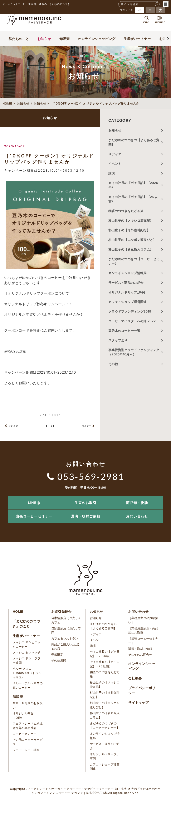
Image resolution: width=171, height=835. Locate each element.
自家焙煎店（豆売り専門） (66, 630)
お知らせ (44, 39)
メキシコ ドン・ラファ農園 (26, 660)
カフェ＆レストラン (64, 638)
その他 (114, 364)
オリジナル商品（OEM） (23, 715)
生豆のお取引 (86, 502)
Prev (14, 426)
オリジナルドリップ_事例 (126, 292)
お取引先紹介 (61, 611)
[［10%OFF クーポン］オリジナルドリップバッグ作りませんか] (50, 225)
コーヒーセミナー (24, 733)
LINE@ (34, 502)
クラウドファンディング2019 (129, 311)
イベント (114, 164)
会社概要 (135, 678)
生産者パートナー (137, 39)
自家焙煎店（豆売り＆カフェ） (66, 620)
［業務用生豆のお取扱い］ (143, 620)
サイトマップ (138, 702)
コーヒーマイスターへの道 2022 (132, 321)
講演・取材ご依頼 (85, 516)
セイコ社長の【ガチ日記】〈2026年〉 (133, 185)
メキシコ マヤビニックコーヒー (26, 644)
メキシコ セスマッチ (26, 652)
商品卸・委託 (137, 502)
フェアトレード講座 (26, 750)
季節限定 (57, 654)
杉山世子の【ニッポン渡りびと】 (132, 240)
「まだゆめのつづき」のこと (26, 623)
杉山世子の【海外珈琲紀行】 (129, 230)
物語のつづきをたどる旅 (125, 211)
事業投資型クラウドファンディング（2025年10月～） (134, 352)
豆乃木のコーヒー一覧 (124, 331)
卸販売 (64, 39)
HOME (18, 611)
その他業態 (58, 660)
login (165, 4)
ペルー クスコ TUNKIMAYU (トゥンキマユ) (27, 673)
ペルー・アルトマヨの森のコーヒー (28, 685)
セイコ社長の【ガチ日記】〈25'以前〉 (133, 199)
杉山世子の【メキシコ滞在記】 (130, 220)
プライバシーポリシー (141, 690)
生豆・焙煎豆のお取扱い (28, 705)
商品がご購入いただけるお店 (66, 646)
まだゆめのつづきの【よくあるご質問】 (134, 142)
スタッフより (118, 340)
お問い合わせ (137, 516)
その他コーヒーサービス (28, 742)
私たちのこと (19, 39)
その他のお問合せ (140, 654)
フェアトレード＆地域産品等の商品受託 (28, 726)
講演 (111, 173)
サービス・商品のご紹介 (125, 283)
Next (87, 426)
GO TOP (158, 497)
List (50, 426)
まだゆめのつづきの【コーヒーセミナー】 (134, 261)
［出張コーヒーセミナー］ (143, 641)
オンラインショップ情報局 (127, 273)
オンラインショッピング (96, 39)
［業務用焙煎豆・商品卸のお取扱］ (143, 630)
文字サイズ (126, 9)
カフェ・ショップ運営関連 (127, 302)
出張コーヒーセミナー (34, 516)
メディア (114, 154)
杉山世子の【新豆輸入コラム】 (130, 249)
